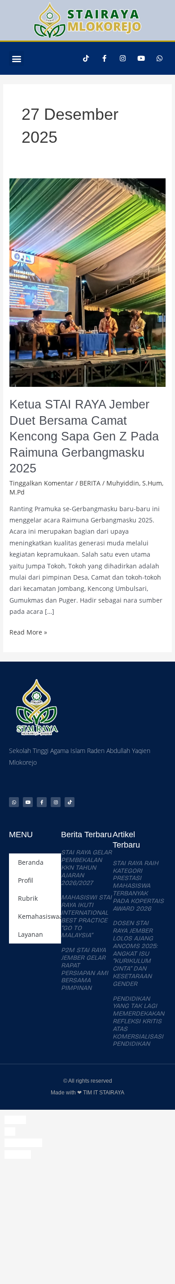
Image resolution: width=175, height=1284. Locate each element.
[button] (16, 58)
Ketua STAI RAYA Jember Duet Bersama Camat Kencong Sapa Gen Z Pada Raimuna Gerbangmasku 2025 (84, 436)
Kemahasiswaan (39, 916)
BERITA (90, 483)
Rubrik (28, 898)
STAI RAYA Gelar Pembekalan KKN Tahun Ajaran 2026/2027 (86, 867)
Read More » (28, 631)
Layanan (30, 934)
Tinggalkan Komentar (41, 483)
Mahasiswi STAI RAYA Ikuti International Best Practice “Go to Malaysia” (86, 916)
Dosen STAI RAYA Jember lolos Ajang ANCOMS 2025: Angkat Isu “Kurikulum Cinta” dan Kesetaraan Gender (135, 953)
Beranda (31, 862)
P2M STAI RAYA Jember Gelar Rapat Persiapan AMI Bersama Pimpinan (84, 969)
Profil (25, 880)
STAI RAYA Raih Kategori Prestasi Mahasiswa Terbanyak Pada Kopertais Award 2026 (138, 885)
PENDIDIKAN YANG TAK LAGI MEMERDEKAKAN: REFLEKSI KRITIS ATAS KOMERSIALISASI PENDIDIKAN (139, 1021)
